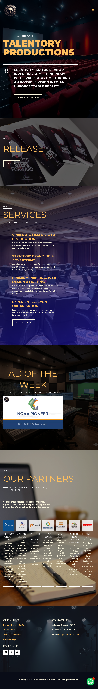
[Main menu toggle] (92, 10)
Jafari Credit (61, 535)
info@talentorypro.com (68, 635)
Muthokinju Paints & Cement (74, 538)
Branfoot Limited (87, 537)
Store (13, 625)
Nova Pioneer (48, 535)
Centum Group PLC (9, 537)
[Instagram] (11, 652)
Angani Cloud (22, 535)
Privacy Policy (9, 630)
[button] (90, 681)
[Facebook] (5, 652)
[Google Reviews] (17, 652)
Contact (22, 625)
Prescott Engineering (35, 538)
